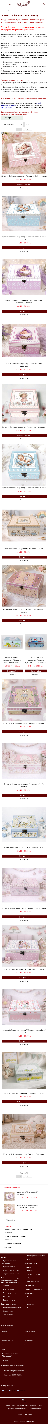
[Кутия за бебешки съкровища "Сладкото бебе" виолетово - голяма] (24, 277)
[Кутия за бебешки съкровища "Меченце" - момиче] (24, 1131)
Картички (6, 1296)
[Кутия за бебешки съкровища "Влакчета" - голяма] (24, 1070)
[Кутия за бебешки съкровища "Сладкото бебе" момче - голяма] (12, 642)
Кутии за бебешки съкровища (9, 1262)
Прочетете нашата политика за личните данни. (24, 1409)
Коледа (29, 1308)
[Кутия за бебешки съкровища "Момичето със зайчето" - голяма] (24, 1007)
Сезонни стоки (30, 1301)
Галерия (30, 1297)
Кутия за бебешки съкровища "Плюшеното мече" (24, 847)
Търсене (5, 1345)
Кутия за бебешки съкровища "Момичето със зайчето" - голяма (24, 1031)
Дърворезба (29, 1285)
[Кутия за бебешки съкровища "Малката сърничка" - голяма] (24, 586)
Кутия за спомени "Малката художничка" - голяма (24, 969)
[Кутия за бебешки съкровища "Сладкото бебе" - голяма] (24, 153)
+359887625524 (16, 1375)
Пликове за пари (9, 1300)
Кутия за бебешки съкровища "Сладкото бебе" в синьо (24, 488)
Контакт (27, 1336)
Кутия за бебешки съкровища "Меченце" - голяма (24, 549)
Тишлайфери (8, 1314)
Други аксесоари (33, 1281)
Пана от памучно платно (12, 1307)
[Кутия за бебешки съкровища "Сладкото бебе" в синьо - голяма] (24, 214)
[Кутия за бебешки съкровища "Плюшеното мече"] (24, 824)
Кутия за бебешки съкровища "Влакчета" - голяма (24, 1093)
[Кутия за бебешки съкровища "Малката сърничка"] (24, 700)
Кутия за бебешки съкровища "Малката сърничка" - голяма (24, 610)
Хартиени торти (31, 1263)
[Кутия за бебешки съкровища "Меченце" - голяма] (24, 526)
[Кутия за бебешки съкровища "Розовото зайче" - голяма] (24, 761)
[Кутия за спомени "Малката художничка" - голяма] (24, 946)
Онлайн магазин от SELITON (24, 1422)
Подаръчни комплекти (33, 1289)
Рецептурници (8, 1289)
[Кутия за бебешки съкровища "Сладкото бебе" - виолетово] (24, 340)
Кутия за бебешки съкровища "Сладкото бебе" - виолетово (24, 365)
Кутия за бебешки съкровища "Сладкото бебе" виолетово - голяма (24, 301)
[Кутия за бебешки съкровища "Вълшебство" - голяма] (24, 885)
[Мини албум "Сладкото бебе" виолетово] (9, 1196)
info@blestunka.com (17, 1371)
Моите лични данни (25, 1414)
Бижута (28, 1267)
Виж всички (8, 1247)
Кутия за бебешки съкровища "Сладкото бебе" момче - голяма (12, 659)
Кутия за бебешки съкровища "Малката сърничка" (24, 723)
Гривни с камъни (34, 1278)
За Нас (4, 1336)
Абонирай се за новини (13, 1243)
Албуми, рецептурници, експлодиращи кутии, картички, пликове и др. (10, 1280)
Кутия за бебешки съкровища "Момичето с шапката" (24, 427)
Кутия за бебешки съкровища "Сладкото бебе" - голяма (24, 176)
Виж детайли (24, 248)
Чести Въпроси (7, 1340)
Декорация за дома (8, 1304)
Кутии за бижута (9, 1266)
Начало (4, 1331)
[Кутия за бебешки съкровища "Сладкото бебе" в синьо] (24, 465)
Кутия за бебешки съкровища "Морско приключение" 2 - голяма (35, 659)
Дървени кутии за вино (11, 1274)
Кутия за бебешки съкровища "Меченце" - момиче (24, 1154)
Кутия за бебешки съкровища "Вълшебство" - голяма (24, 908)
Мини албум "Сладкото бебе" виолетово (27, 1193)
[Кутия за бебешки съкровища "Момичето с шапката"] (24, 404)
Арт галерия (29, 1293)
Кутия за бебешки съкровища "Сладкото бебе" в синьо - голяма (24, 238)
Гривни (30, 1271)
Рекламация (28, 1340)
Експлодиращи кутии (11, 1293)
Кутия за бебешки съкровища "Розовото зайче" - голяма (24, 785)
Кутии (3, 1257)
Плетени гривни (34, 1274)
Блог (3, 1349)
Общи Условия (29, 1331)
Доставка (27, 1345)
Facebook (5, 1360)
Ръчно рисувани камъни (36, 1256)
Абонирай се (10, 1220)
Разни (29, 1259)
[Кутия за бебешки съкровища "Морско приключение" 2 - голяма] (36, 642)
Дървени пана (8, 1311)
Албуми (6, 1286)
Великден (30, 1304)
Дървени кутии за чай (11, 1270)
